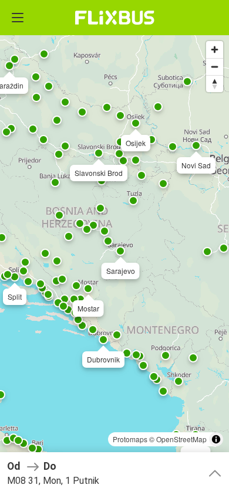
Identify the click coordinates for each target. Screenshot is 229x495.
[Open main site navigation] (17, 17)
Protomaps (130, 439)
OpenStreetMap (181, 439)
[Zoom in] (214, 49)
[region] (114, 247)
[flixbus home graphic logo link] (115, 17)
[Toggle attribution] (216, 439)
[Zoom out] (214, 66)
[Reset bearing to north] (214, 83)
